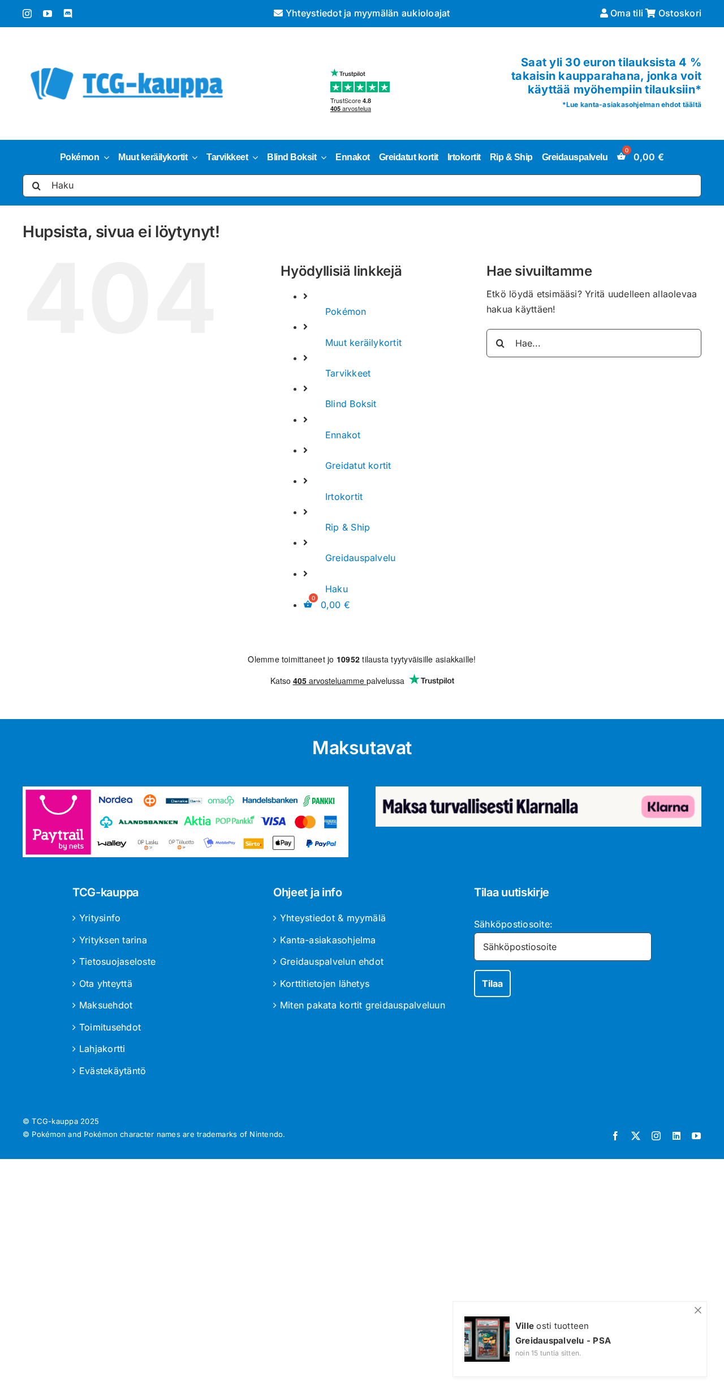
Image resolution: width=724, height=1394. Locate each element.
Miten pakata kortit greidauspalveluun (362, 1005)
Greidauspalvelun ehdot (331, 961)
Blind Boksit (351, 403)
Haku (336, 589)
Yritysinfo (99, 917)
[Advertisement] (362, 1278)
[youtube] (47, 13)
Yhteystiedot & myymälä (333, 917)
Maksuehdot (105, 1005)
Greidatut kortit (358, 465)
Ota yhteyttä (105, 983)
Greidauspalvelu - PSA (563, 1340)
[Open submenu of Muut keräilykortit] (192, 157)
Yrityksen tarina (113, 940)
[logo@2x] (127, 65)
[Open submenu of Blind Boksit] (321, 157)
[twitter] (635, 1135)
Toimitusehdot (110, 1027)
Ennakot (343, 435)
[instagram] (27, 13)
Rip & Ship (347, 527)
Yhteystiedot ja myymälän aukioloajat (366, 13)
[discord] (67, 13)
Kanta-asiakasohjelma (328, 940)
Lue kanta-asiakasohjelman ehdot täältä (633, 104)
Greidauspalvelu (360, 557)
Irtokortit (344, 496)
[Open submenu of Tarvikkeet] (253, 157)
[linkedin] (676, 1135)
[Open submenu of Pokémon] (104, 157)
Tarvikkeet (347, 373)
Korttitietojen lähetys (324, 983)
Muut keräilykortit (363, 342)
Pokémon (346, 311)
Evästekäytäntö (112, 1070)
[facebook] (615, 1135)
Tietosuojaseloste (117, 961)
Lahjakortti (102, 1048)
